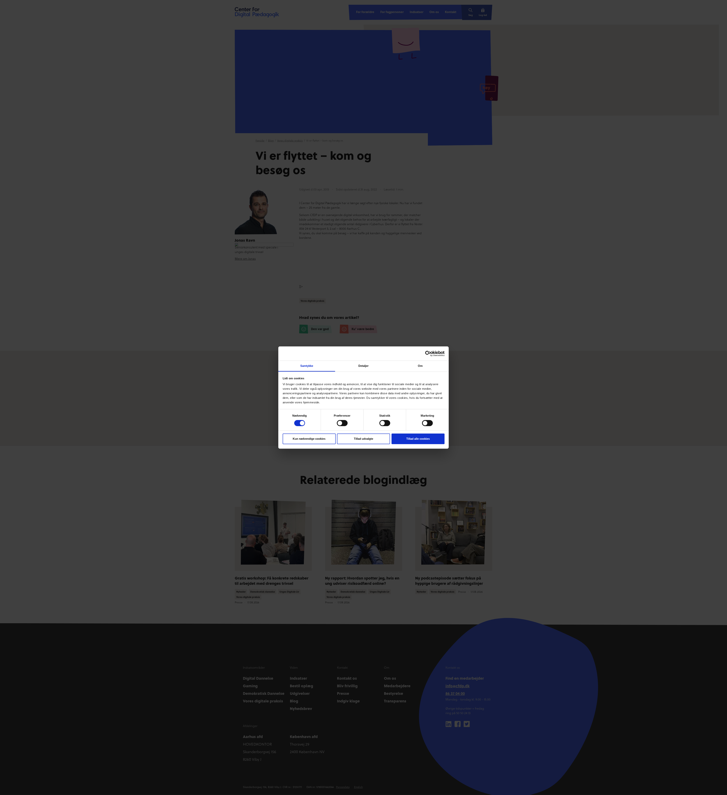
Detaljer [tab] (363, 365)
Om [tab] (420, 365)
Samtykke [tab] (306, 365)
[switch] (342, 423)
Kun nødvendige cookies (309, 438)
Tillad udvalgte (363, 438)
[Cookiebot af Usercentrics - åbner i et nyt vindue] (428, 353)
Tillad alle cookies (418, 438)
